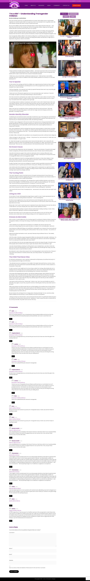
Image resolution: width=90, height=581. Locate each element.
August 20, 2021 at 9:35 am (15, 510)
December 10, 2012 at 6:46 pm (16, 312)
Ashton (13, 508)
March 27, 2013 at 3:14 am (15, 430)
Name (11, 548)
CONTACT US (66, 5)
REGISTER (74, 1)
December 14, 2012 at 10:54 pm (18, 361)
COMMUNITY (57, 5)
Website (11, 560)
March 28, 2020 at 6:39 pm (15, 488)
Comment (12, 532)
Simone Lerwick (15, 428)
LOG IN (79, 1)
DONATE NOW (76, 5)
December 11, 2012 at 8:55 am (18, 346)
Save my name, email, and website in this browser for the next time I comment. (27, 567)
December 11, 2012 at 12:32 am (15, 335)
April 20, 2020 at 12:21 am (14, 501)
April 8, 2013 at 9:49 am (14, 455)
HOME (26, 5)
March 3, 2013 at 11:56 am (14, 408)
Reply (11, 319)
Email (10, 554)
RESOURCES (41, 5)
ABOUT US (33, 5)
